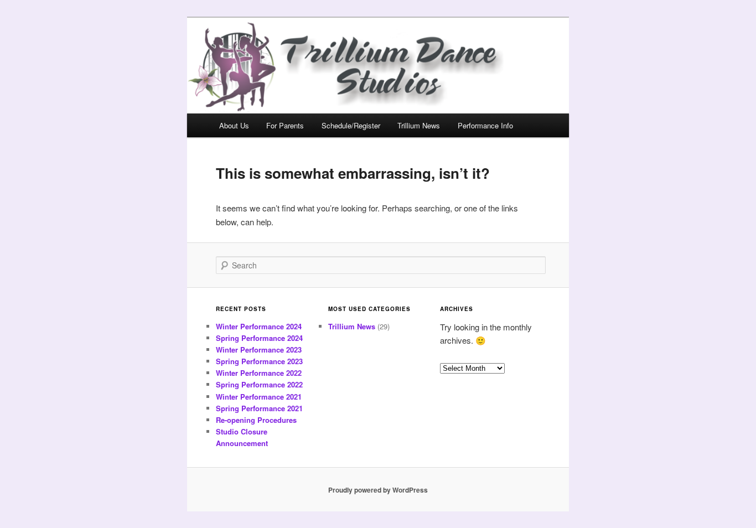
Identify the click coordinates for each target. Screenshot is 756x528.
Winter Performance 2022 (259, 372)
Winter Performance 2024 (259, 326)
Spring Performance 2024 (259, 338)
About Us (234, 125)
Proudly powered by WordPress (378, 490)
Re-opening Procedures (256, 420)
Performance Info (485, 125)
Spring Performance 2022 (259, 384)
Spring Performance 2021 (259, 408)
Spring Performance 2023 (259, 361)
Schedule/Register (351, 125)
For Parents (285, 125)
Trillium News (418, 125)
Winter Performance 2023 (259, 349)
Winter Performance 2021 (259, 396)
